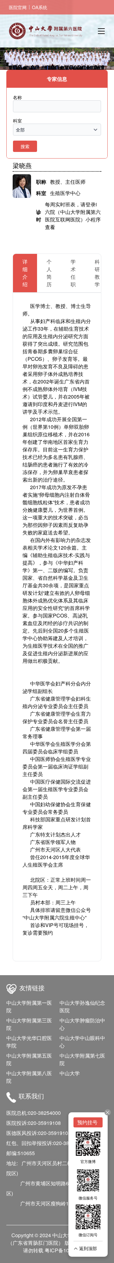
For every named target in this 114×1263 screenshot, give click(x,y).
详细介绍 (25, 273)
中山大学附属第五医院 (29, 1059)
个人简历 (49, 273)
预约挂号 (88, 1122)
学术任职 (73, 273)
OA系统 (39, 7)
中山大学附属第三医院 (29, 1024)
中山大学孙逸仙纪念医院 (82, 1006)
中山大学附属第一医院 (29, 1006)
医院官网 (18, 7)
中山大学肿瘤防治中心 (82, 1024)
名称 (17, 97)
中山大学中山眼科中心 (82, 1041)
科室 (17, 120)
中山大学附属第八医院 (29, 1077)
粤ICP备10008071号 (68, 1250)
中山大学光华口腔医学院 (29, 1041)
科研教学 (97, 273)
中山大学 (70, 1073)
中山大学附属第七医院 (82, 1059)
